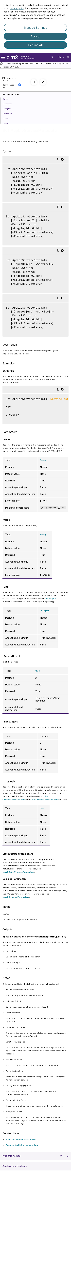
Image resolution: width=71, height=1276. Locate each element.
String (43, 460)
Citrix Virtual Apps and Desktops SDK (24, 64)
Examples (7, 109)
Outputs (6, 123)
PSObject (44, 611)
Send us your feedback (14, 1166)
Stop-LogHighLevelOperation (44, 799)
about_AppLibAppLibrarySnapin (21, 1139)
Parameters (7, 114)
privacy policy (17, 8)
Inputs (5, 118)
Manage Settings (35, 27)
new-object (51, 598)
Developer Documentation (27, 57)
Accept (35, 36)
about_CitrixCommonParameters (18, 872)
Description (7, 104)
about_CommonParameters (15, 897)
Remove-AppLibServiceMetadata (22, 1145)
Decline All (35, 45)
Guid (37, 671)
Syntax (5, 99)
